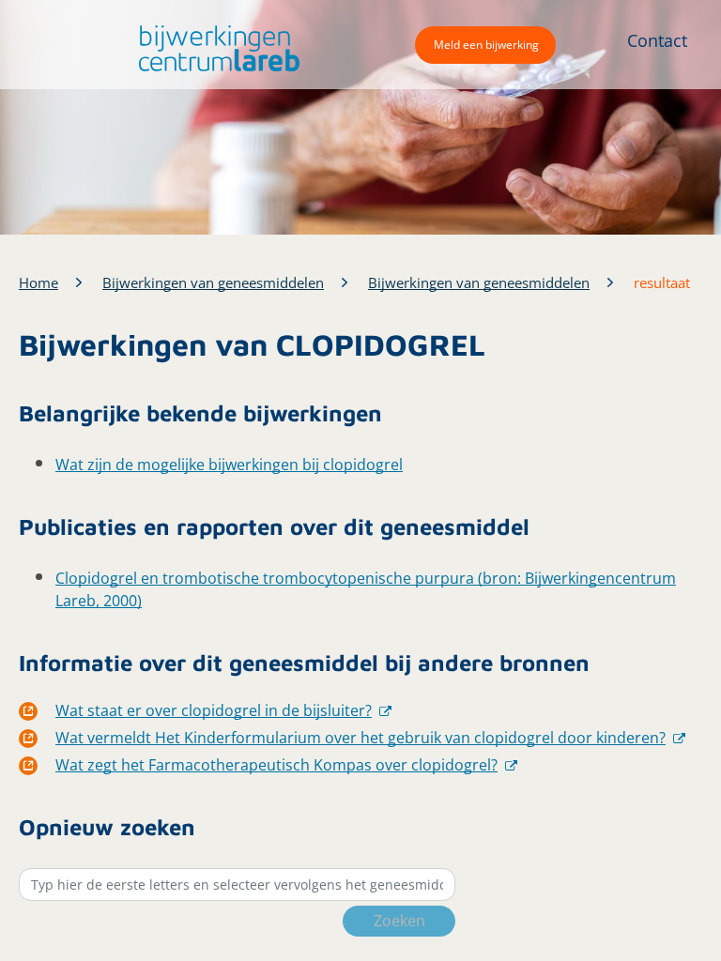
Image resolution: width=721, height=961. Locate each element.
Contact (657, 40)
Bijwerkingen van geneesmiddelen (213, 282)
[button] (214, 48)
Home (38, 282)
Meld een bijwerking (486, 45)
